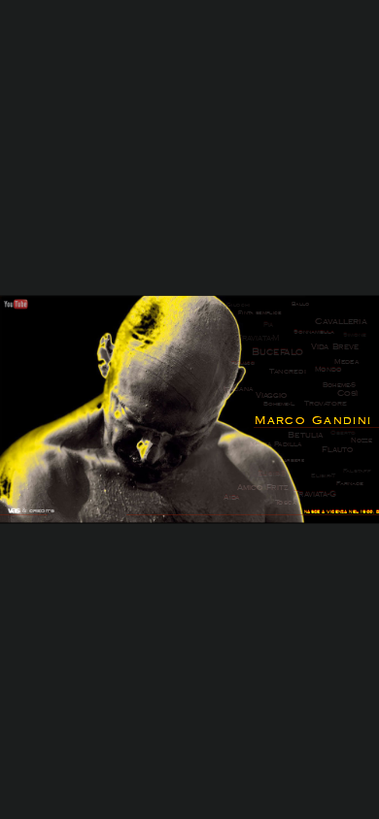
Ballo (300, 304)
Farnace (349, 483)
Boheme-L (278, 404)
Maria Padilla (276, 444)
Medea (346, 362)
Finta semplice (259, 312)
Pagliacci (243, 363)
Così (348, 393)
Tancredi (287, 372)
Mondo (328, 370)
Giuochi (238, 305)
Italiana (238, 389)
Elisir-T (323, 476)
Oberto (343, 433)
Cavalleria (340, 321)
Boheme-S (339, 384)
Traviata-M (258, 339)
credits (41, 510)
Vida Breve (334, 346)
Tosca (285, 502)
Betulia (305, 435)
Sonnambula (313, 331)
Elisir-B (272, 474)
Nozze (361, 441)
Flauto (337, 450)
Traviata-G (314, 494)
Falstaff (357, 471)
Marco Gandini (313, 420)
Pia (268, 324)
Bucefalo (277, 352)
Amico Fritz (262, 488)
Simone (354, 334)
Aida (231, 498)
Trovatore (325, 404)
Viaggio (271, 396)
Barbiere (292, 460)
